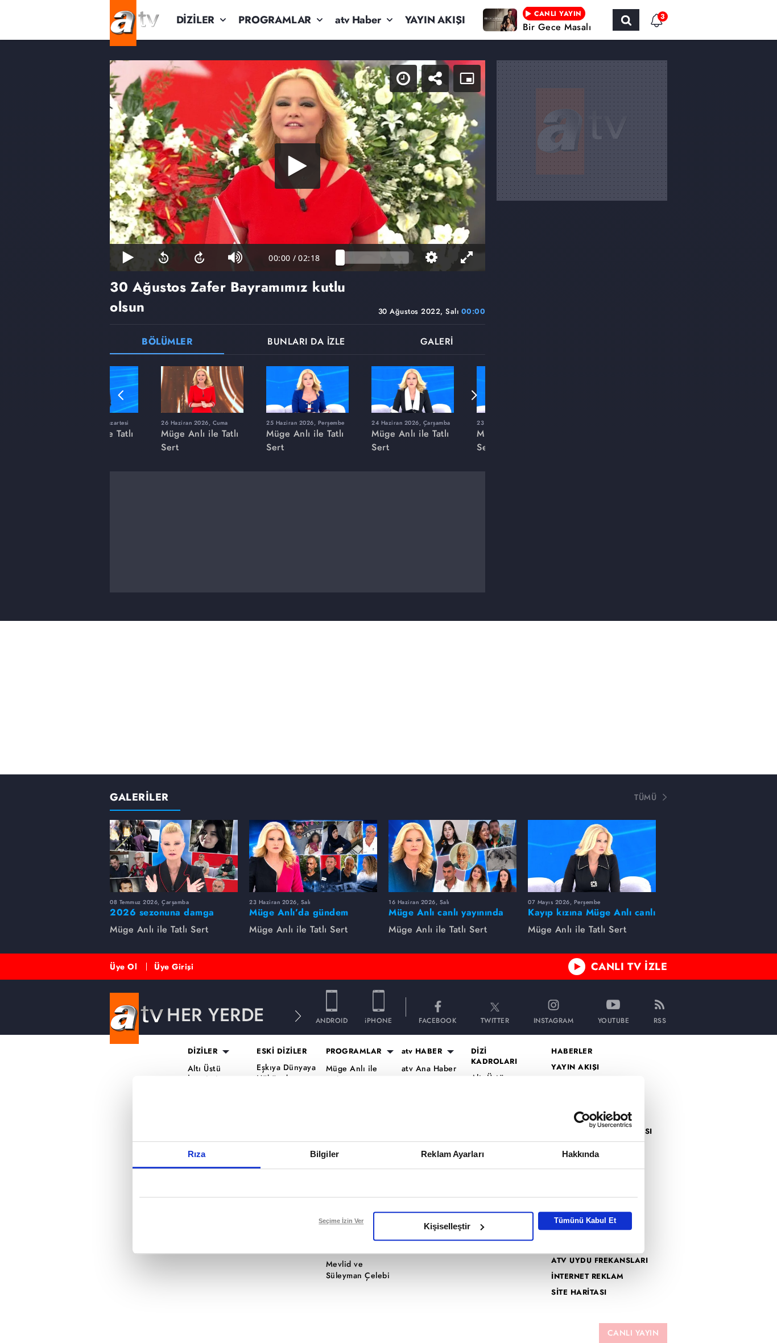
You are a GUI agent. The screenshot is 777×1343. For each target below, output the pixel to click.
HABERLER (571, 1051)
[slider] (375, 257)
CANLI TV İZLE (629, 966)
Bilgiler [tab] (324, 1154)
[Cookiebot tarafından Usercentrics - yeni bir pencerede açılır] (582, 1119)
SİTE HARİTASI (579, 1292)
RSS (660, 1019)
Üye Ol (123, 967)
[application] (297, 165)
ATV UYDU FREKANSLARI (599, 1260)
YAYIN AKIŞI (435, 20)
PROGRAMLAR (274, 20)
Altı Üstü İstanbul (204, 1074)
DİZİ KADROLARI (494, 1056)
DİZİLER (195, 20)
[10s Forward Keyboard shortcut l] (199, 257)
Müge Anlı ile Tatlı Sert (352, 1074)
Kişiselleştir (447, 1226)
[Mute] (235, 257)
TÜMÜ (645, 797)
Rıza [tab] (196, 1154)
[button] (121, 395)
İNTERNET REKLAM (587, 1276)
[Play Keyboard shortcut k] (128, 257)
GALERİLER (139, 797)
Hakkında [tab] (581, 1154)
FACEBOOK (437, 1019)
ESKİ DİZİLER (282, 1051)
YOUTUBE (614, 1019)
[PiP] (467, 78)
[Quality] (431, 257)
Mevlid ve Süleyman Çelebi (358, 1270)
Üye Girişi (173, 967)
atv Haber (358, 20)
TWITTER (495, 1019)
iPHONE (378, 1019)
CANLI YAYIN (633, 1332)
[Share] (435, 78)
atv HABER (422, 1051)
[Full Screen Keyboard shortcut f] (467, 257)
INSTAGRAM (554, 1019)
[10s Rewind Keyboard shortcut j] (163, 257)
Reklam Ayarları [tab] (452, 1154)
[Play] (297, 166)
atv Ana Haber (429, 1068)
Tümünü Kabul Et (585, 1220)
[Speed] (403, 78)
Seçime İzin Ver (341, 1220)
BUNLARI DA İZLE (306, 342)
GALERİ (436, 342)
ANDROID (332, 1019)
